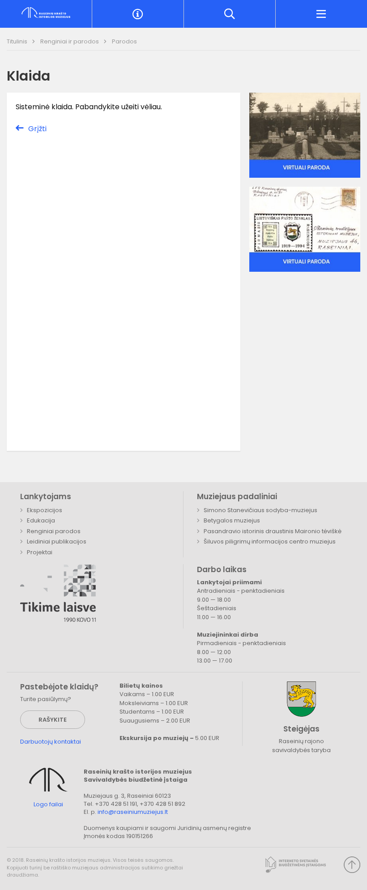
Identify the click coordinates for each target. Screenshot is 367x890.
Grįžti (37, 129)
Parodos (124, 41)
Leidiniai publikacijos (56, 541)
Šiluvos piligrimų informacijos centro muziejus (270, 541)
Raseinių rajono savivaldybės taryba (301, 745)
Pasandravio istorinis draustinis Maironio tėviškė (272, 531)
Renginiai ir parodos (70, 41)
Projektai (39, 552)
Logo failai (48, 804)
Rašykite (52, 719)
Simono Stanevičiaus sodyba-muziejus (260, 510)
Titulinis (18, 41)
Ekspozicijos (44, 510)
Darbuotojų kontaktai (50, 741)
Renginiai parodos (54, 531)
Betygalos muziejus (232, 520)
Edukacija (41, 520)
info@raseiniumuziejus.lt (133, 812)
